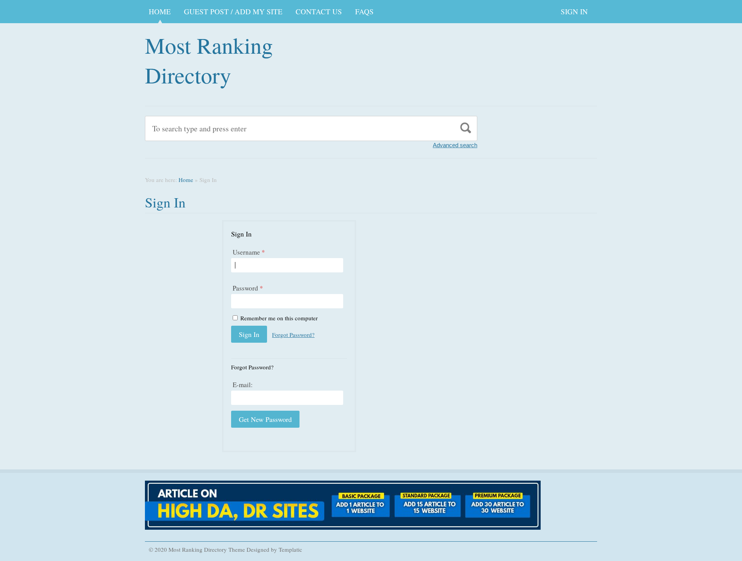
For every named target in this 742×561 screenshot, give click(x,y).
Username (249, 252)
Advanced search (455, 145)
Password (248, 288)
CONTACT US (319, 11)
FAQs (364, 11)
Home (160, 11)
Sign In (574, 11)
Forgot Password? (293, 334)
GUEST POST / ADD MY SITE (233, 11)
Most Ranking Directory (209, 60)
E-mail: (243, 384)
